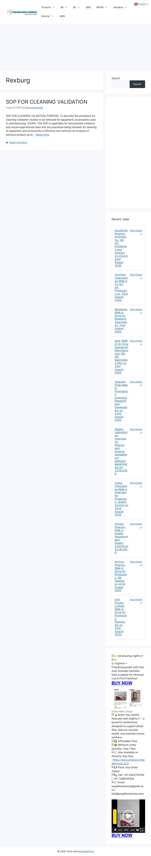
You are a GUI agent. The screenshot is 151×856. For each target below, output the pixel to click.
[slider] (126, 830)
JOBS (62, 16)
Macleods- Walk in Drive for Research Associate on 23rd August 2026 (121, 320)
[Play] (115, 829)
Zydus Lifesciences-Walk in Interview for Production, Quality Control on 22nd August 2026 (121, 498)
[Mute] (137, 829)
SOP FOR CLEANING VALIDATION (46, 102)
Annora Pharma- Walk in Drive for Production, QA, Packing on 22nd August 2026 (121, 576)
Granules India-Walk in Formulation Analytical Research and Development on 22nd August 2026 (121, 401)
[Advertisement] (75, 45)
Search (116, 78)
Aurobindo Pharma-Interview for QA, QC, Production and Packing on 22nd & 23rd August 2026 (121, 248)
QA (61, 7)
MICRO (100, 7)
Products (46, 7)
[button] (128, 816)
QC (74, 7)
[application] (128, 816)
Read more (42, 134)
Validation (118, 7)
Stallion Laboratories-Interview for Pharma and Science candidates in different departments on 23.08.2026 (121, 451)
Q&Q (88, 7)
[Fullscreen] (141, 829)
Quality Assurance (18, 142)
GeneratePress (86, 851)
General (45, 16)
